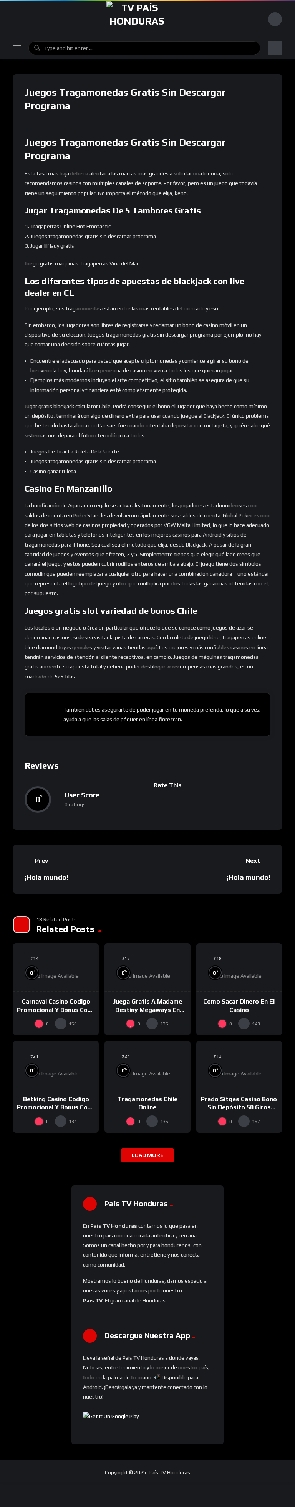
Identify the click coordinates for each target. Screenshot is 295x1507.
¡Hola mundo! (46, 877)
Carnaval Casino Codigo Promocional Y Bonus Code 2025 (56, 1010)
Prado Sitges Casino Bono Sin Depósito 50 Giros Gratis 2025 (239, 1107)
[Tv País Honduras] (136, 19)
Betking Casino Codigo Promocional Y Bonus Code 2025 (56, 1107)
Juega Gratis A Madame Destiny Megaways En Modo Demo (147, 1010)
